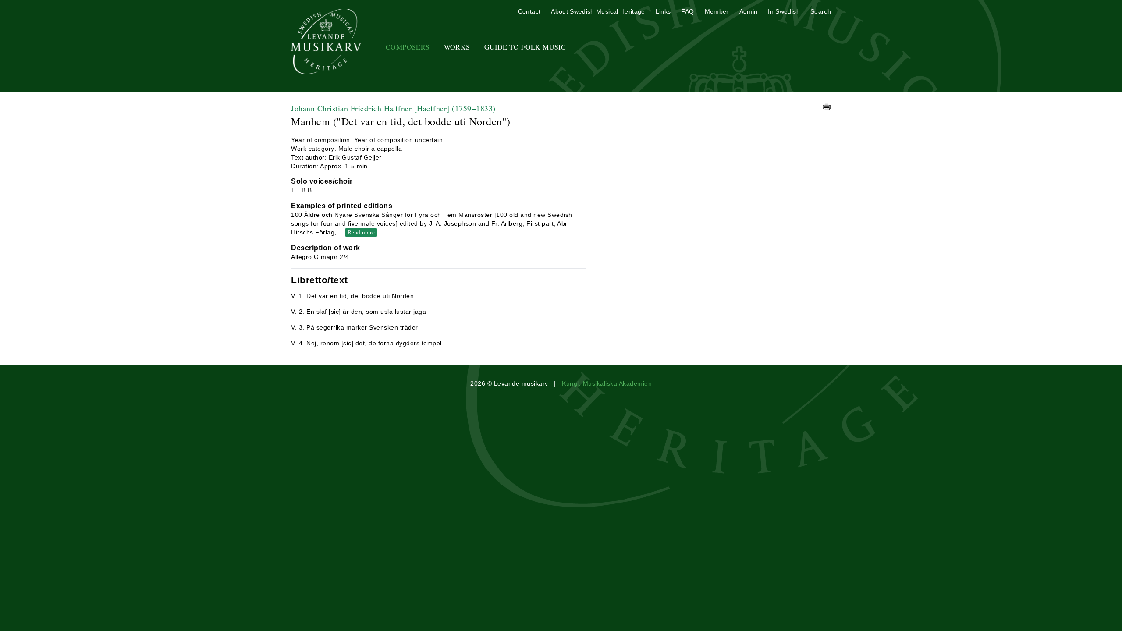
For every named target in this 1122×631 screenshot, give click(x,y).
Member (717, 11)
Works (457, 46)
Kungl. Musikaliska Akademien (607, 383)
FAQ (687, 11)
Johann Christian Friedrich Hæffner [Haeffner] (393, 108)
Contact (529, 11)
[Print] (826, 106)
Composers (408, 46)
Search (820, 11)
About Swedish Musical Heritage (598, 11)
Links (663, 11)
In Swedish (784, 11)
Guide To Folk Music (525, 46)
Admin (748, 11)
